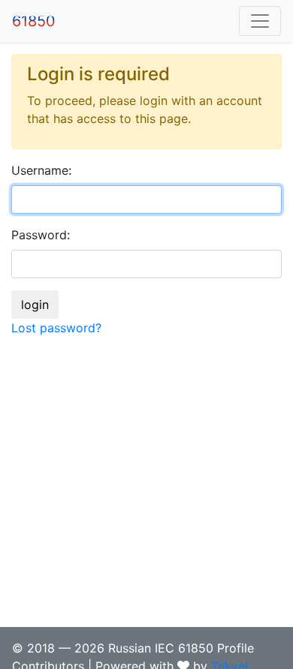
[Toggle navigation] (260, 21)
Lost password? (56, 327)
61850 (34, 21)
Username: (41, 170)
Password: (40, 234)
